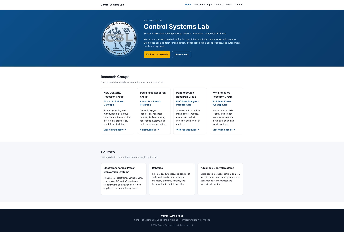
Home (188, 4)
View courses (182, 54)
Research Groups (203, 4)
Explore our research (157, 54)
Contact (239, 4)
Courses (218, 4)
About (229, 4)
